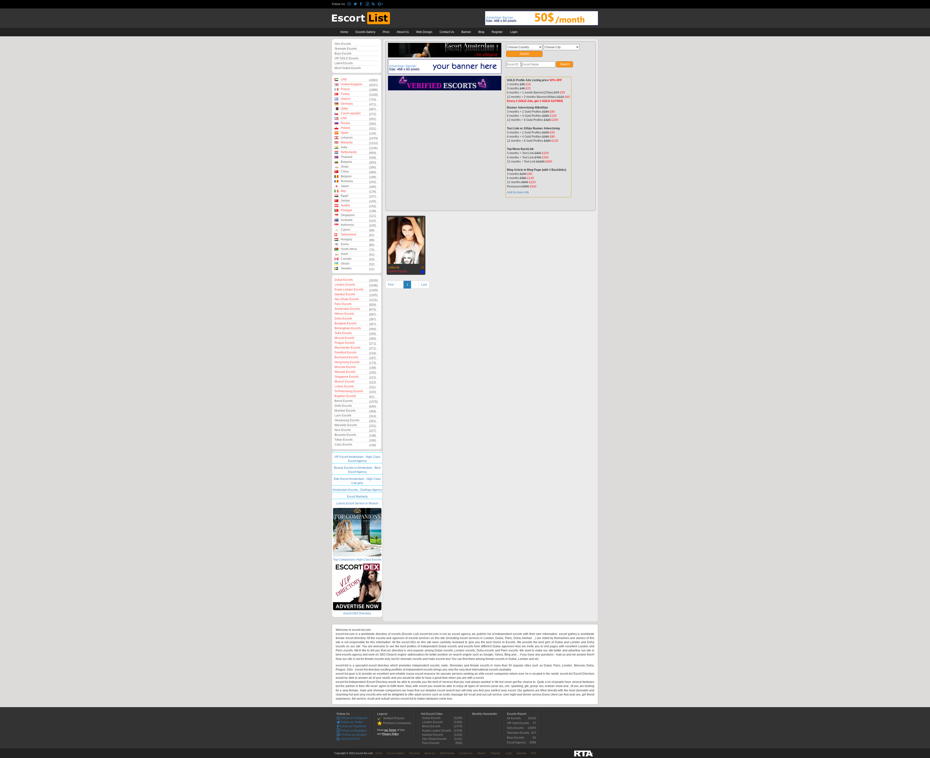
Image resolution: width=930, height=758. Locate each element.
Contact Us (447, 32)
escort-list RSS (350, 739)
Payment (414, 753)
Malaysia (347, 142)
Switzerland (348, 234)
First (391, 284)
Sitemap (521, 753)
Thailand (346, 157)
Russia (345, 123)
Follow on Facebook (352, 726)
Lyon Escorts (342, 415)
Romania (347, 181)
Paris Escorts (343, 304)
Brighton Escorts (345, 396)
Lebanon (347, 137)
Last (424, 284)
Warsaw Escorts (345, 372)
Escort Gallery (395, 753)
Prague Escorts (344, 342)
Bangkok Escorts (345, 323)
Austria (345, 205)
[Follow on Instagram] (350, 4)
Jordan (345, 200)
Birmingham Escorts (347, 328)
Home (344, 32)
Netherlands (349, 152)
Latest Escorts (343, 63)
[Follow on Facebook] (362, 4)
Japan (345, 186)
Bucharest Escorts (346, 357)
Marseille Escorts (345, 425)
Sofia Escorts (343, 333)
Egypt (344, 195)
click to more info (518, 192)
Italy (343, 191)
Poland (345, 128)
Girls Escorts (342, 44)
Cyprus (345, 229)
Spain (345, 132)
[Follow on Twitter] (356, 4)
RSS (533, 753)
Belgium (346, 176)
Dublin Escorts (397, 271)
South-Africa (349, 249)
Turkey (345, 94)
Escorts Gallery (365, 32)
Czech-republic (351, 113)
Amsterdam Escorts (347, 309)
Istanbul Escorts (344, 294)
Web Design (424, 32)
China (345, 171)
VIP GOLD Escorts (346, 58)
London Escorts (344, 284)
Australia (346, 220)
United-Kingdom (351, 84)
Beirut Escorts (343, 401)
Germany (347, 103)
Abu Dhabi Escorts (346, 299)
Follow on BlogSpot (353, 730)
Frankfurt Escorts (345, 352)
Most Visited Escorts (347, 68)
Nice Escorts (342, 430)
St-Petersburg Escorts (348, 391)
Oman (345, 166)
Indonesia (347, 225)
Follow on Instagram (353, 718)
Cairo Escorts (343, 444)
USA (344, 118)
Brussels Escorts (345, 435)
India (344, 147)
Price (386, 32)
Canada (346, 258)
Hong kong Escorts (346, 362)
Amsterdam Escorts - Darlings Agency (357, 490)
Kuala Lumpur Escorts (349, 289)
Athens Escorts (344, 313)
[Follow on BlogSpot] (368, 4)
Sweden (346, 268)
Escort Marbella (357, 496)
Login (514, 32)
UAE (344, 79)
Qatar (344, 108)
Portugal (346, 210)
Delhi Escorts (343, 405)
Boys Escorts (342, 53)
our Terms (390, 729)
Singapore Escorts (346, 376)
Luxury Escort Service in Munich (357, 503)
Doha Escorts (343, 318)
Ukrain (345, 263)
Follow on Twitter (351, 722)
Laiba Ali (393, 267)
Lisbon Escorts (344, 386)
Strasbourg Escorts (346, 420)
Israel (344, 254)
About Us (403, 32)
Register (497, 32)
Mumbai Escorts (345, 410)
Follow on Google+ (354, 734)
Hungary (346, 239)
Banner (466, 32)
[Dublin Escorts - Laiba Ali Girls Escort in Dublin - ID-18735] (406, 240)
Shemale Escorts (345, 48)
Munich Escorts (344, 381)
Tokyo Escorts (343, 439)
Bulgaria (346, 162)
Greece (345, 99)
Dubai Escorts (343, 279)
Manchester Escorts (347, 347)
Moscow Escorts (345, 367)
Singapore (348, 215)
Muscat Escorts (344, 338)
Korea (345, 244)
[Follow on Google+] (380, 4)
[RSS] (374, 4)
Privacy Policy (390, 733)
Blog (481, 32)
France (345, 89)
